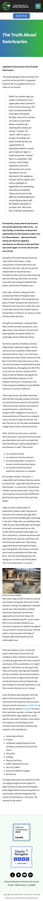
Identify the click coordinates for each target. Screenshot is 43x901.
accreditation (32, 705)
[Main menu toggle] (38, 6)
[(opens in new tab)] (21, 832)
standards (27, 708)
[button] (21, 16)
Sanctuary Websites (30, 898)
